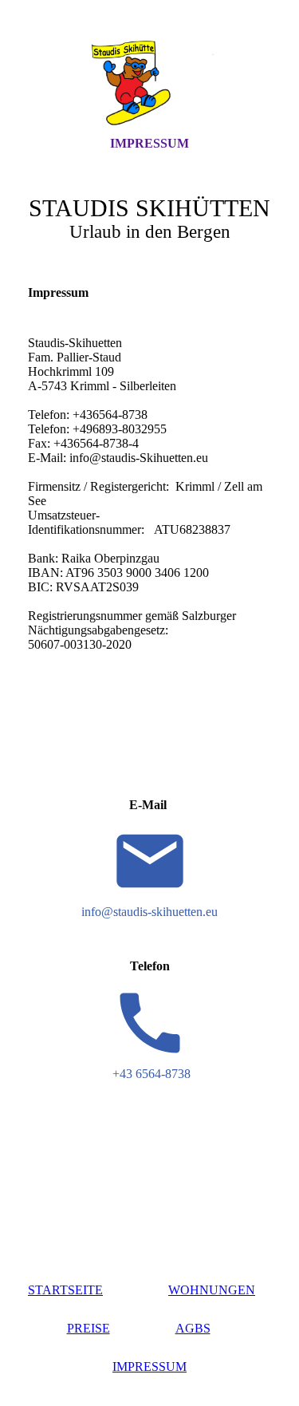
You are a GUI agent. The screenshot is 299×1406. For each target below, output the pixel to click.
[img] (150, 82)
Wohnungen (211, 1290)
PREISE (88, 1328)
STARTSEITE (65, 1290)
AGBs (192, 1328)
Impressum (149, 143)
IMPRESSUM (149, 1366)
